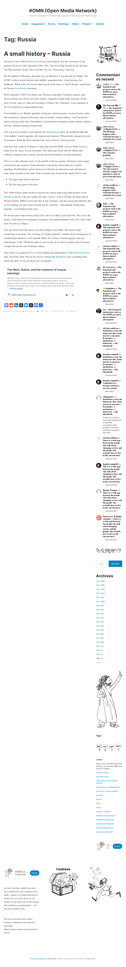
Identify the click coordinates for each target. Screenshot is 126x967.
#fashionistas (79, 252)
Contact (100, 24)
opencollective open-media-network (106, 781)
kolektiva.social (102, 772)
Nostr (98, 803)
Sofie (105, 203)
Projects (86, 24)
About (25, 24)
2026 (98, 581)
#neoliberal (20, 88)
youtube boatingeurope (105, 819)
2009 (98, 650)
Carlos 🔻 (107, 84)
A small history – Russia (37, 53)
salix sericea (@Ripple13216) (110, 128)
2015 (98, 626)
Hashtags (63, 24)
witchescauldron (110, 185)
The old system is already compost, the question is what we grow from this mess (112, 172)
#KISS (78, 173)
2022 (98, 597)
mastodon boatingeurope (105, 815)
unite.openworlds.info (104, 831)
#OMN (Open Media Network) (63, 10)
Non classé (29, 311)
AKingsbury (108, 396)
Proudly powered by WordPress (43, 959)
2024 (98, 589)
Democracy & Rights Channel (112, 517)
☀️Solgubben (109, 288)
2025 (98, 585)
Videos (75, 24)
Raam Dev (91, 959)
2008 (98, 654)
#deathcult (17, 65)
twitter (98, 807)
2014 (98, 630)
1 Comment (43, 311)
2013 (98, 634)
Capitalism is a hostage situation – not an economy (111, 385)
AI (104, 309)
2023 (98, 593)
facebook (99, 795)
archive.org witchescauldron (107, 791)
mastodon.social (102, 776)
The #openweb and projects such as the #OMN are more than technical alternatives (112, 90)
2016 (98, 621)
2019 (98, 609)
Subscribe (115, 563)
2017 (98, 617)
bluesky (99, 799)
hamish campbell (13, 311)
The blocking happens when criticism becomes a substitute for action (112, 135)
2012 (98, 638)
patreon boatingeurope (104, 827)
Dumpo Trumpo (110, 490)
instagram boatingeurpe (105, 823)
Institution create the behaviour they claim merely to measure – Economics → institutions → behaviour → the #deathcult (112, 338)
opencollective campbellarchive (108, 787)
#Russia (32, 61)
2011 (98, 642)
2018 (98, 613)
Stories (51, 24)
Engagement (38, 24)
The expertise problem (109, 154)
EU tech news (109, 267)
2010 (98, 646)
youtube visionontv (103, 811)
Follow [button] (117, 846)
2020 (98, 605)
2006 (98, 658)
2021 (98, 601)
